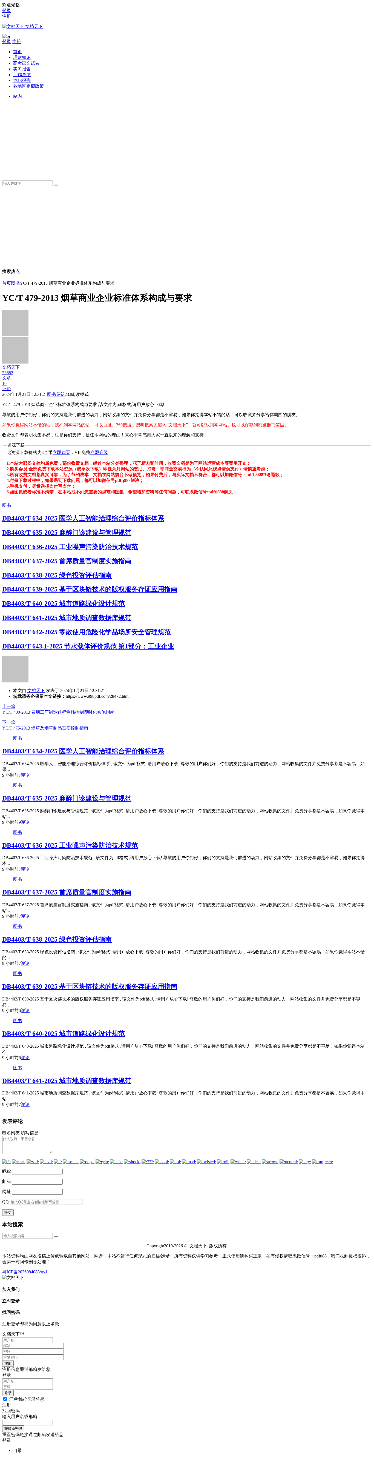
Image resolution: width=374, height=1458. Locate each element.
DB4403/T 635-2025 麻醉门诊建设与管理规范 (66, 532)
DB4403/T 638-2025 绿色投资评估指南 (57, 575)
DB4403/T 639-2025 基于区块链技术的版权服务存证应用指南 (89, 589)
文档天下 (36, 690)
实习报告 (22, 69)
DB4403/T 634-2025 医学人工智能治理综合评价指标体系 (83, 518)
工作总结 (22, 74)
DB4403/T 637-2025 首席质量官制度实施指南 (66, 561)
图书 (15, 283)
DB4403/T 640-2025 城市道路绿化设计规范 (63, 603)
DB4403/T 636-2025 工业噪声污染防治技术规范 (70, 546)
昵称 (6, 1171)
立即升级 (99, 452)
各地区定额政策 (28, 86)
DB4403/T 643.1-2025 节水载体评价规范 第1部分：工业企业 (88, 646)
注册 (6, 16)
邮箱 (6, 1181)
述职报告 (22, 80)
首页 (17, 51)
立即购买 (61, 452)
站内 (17, 96)
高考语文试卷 (26, 63)
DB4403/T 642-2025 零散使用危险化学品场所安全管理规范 (86, 632)
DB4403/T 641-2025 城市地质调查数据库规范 (66, 617)
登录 (6, 10)
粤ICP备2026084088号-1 (25, 1272)
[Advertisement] (177, 137)
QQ (5, 1201)
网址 (6, 1191)
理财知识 (22, 57)
